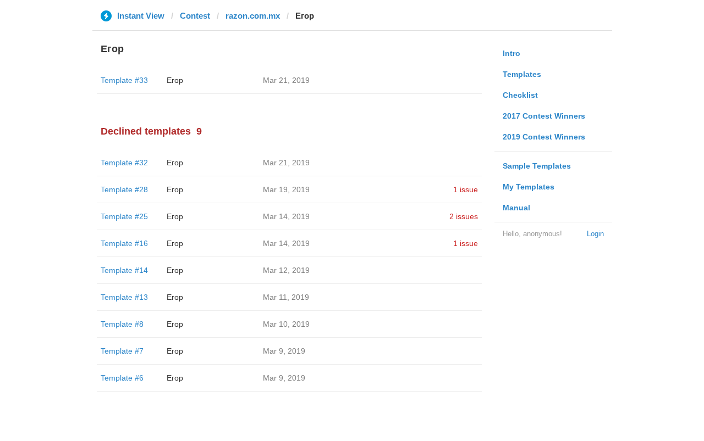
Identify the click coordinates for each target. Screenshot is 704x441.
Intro (511, 53)
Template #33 (124, 80)
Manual (516, 207)
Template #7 (122, 351)
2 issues (463, 216)
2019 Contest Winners (544, 136)
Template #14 (124, 270)
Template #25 (124, 216)
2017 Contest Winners (544, 115)
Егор (175, 80)
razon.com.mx (253, 15)
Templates (522, 74)
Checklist (520, 95)
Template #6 (122, 377)
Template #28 (124, 189)
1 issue (465, 189)
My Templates (528, 186)
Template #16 (124, 243)
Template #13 (124, 297)
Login (595, 234)
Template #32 (124, 162)
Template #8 (122, 324)
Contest (195, 15)
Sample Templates (537, 165)
